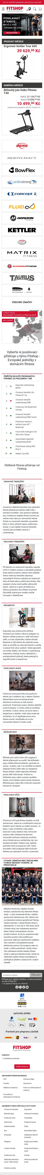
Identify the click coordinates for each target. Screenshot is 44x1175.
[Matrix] (22, 254)
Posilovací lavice (12, 668)
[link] (22, 327)
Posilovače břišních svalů (31, 1149)
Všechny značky (10, 1168)
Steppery (7, 1142)
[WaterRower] (22, 290)
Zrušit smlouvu (22, 1066)
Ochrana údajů (28, 1079)
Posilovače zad (9, 1155)
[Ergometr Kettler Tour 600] (22, 66)
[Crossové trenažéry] (22, 494)
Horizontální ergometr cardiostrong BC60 (25, 440)
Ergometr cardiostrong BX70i (25, 386)
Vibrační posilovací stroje (31, 1161)
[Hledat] (34, 9)
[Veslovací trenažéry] (22, 554)
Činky (26, 1126)
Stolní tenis (8, 1122)
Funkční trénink (9, 1148)
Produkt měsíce (13, 41)
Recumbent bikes (30, 1131)
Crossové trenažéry (14, 481)
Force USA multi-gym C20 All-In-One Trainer (26, 433)
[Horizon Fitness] (22, 218)
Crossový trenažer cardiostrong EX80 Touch (26, 415)
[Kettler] (22, 230)
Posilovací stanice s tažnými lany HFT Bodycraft (24, 424)
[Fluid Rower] (22, 206)
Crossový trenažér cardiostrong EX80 (23, 401)
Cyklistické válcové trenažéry (31, 1136)
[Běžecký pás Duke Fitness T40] (22, 122)
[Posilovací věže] (22, 807)
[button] (4, 25)
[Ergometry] (22, 618)
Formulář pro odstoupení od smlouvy (11, 1095)
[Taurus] (22, 278)
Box (5, 1131)
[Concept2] (22, 194)
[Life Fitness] (22, 242)
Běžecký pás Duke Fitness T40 (20, 91)
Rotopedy (7, 1135)
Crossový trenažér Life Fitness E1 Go (25, 393)
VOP (5, 1079)
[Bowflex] (22, 170)
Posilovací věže (11, 795)
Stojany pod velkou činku (31, 1143)
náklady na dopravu (10, 1088)
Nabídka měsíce (13, 85)
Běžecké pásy (10, 732)
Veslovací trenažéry (14, 542)
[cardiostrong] (22, 182)
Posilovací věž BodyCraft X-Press (26, 408)
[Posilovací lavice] (22, 680)
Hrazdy (26, 1155)
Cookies (6, 1083)
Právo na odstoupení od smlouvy (32, 1089)
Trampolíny (28, 1118)
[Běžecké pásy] (22, 744)
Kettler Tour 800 (22, 454)
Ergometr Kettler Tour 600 (20, 46)
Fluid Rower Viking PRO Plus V (25, 447)
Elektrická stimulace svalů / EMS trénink (11, 1161)
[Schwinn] (22, 266)
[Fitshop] (14, 9)
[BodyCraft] (22, 158)
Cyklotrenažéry (9, 1126)
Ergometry (9, 605)
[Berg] (22, 146)
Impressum (27, 1083)
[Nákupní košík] (40, 9)
